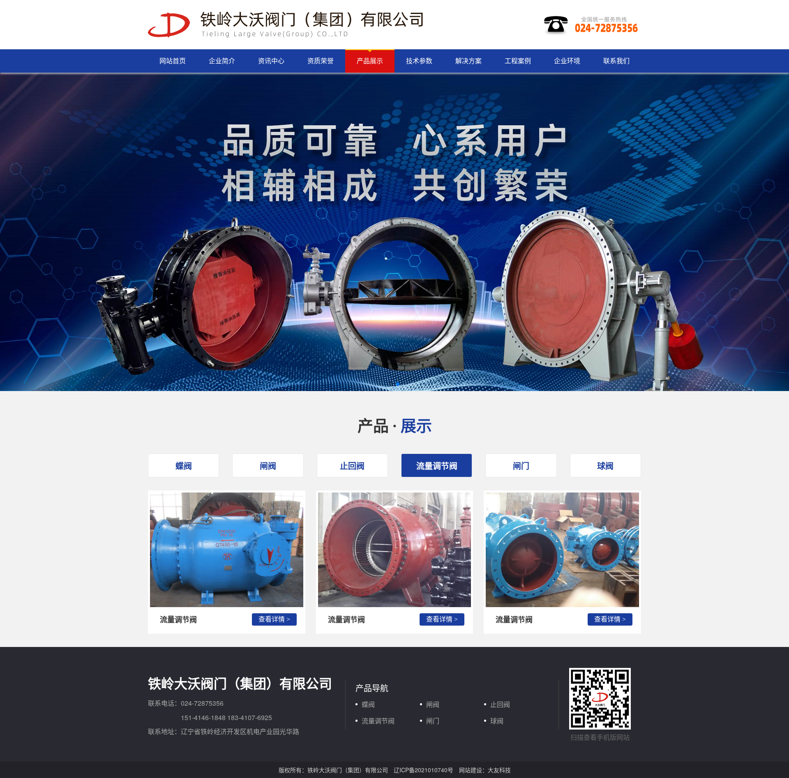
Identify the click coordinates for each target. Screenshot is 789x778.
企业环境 (567, 60)
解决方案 (468, 60)
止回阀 (352, 466)
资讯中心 (271, 60)
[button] (391, 384)
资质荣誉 (320, 60)
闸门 (521, 466)
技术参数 (419, 60)
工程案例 (518, 60)
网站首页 (172, 60)
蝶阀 (183, 466)
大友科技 (499, 770)
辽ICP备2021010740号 (423, 770)
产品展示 (370, 60)
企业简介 (222, 60)
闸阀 (268, 466)
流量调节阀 (436, 466)
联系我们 (616, 60)
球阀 (605, 466)
